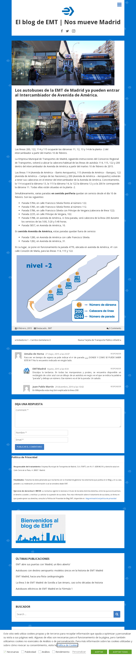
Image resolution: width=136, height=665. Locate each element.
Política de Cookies (67, 645)
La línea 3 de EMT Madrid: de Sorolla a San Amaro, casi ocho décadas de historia (59, 582)
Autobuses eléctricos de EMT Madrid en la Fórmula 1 (44, 588)
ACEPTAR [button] (99, 652)
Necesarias (13, 651)
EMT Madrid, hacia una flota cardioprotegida (40, 576)
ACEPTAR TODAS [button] (120, 652)
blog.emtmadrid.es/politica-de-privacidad (101, 498)
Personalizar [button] (79, 651)
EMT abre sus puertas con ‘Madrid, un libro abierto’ (43, 564)
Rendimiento (62, 651)
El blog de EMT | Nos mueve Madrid (68, 22)
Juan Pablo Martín (43, 386)
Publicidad (30, 651)
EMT (50, 328)
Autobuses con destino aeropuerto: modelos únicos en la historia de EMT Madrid (59, 570)
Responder (116, 354)
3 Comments (115, 328)
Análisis (46, 651)
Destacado (41, 328)
